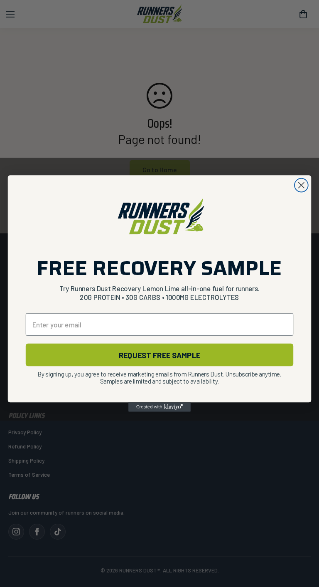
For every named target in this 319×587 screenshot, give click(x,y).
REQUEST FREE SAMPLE (160, 354)
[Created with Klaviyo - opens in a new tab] (159, 406)
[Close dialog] (301, 185)
